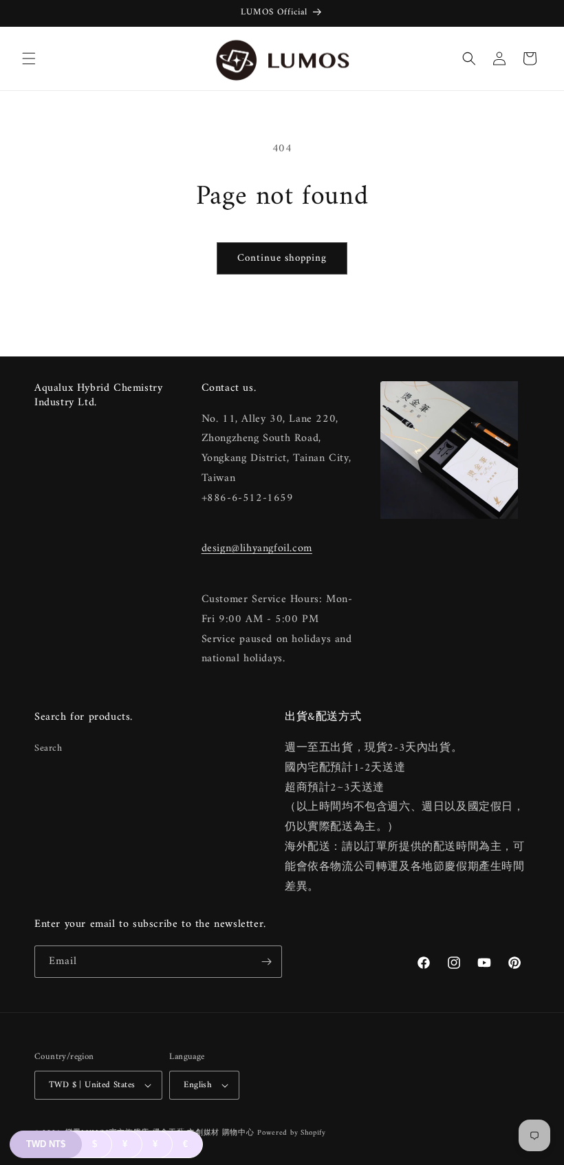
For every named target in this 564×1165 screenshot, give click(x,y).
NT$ (45, 1144)
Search (48, 748)
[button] (29, 58)
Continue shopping (282, 258)
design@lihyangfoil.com (257, 548)
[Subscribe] (266, 961)
